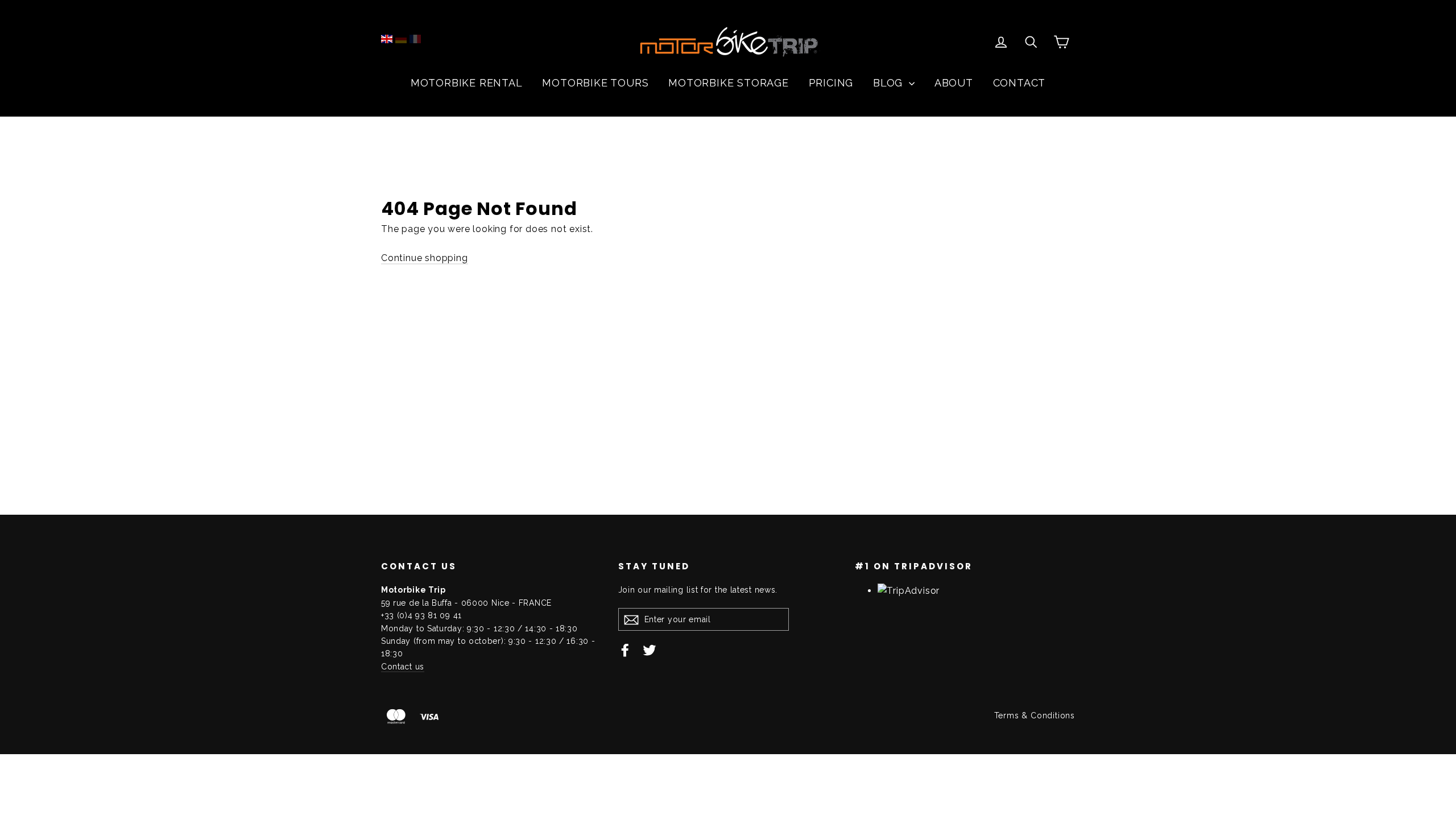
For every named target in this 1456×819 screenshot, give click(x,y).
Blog (889, 83)
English (386, 39)
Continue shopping (424, 258)
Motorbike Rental (467, 83)
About (953, 83)
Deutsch (401, 39)
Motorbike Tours (595, 83)
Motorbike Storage (728, 83)
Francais (415, 39)
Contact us (402, 666)
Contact (1019, 83)
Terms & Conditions (1034, 715)
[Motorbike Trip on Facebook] (625, 649)
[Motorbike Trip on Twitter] (649, 649)
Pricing (831, 83)
